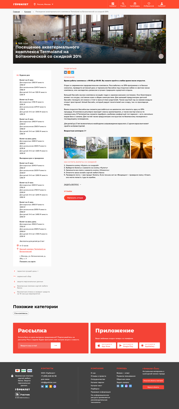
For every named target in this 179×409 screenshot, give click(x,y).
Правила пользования (126, 376)
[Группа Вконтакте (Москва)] (42, 386)
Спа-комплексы (20, 313)
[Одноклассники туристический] (50, 386)
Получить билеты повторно (153, 381)
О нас (93, 373)
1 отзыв (25, 43)
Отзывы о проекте (98, 376)
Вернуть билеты (153, 387)
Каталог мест (96, 385)
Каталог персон (97, 382)
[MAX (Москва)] (54, 386)
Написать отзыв (75, 198)
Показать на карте (27, 261)
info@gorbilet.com (48, 382)
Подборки (95, 389)
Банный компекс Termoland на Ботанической (32, 250)
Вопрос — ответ (123, 373)
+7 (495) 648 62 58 (49, 376)
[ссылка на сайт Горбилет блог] (154, 368)
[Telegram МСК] (46, 386)
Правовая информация (101, 392)
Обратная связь (123, 379)
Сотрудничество (98, 379)
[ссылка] (21, 4)
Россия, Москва (44, 4)
